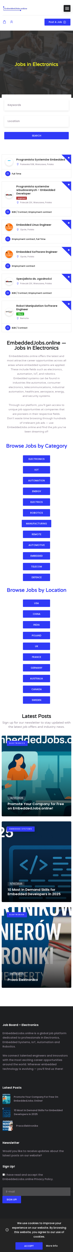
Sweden (36, 700)
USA (36, 603)
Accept (29, 1246)
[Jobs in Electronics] (15, 8)
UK (36, 646)
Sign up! (12, 1199)
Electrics (36, 502)
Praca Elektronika (27, 1125)
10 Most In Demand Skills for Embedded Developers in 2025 (38, 1112)
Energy (36, 491)
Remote (36, 534)
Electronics (36, 459)
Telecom (36, 566)
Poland (36, 635)
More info (52, 1245)
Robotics (36, 512)
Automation (36, 480)
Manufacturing (36, 523)
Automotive (37, 545)
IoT (36, 469)
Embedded (36, 556)
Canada (36, 689)
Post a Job (55, 22)
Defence (37, 577)
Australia (36, 678)
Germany (36, 667)
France (36, 657)
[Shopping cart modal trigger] (4, 22)
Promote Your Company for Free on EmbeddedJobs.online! (36, 1098)
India (36, 624)
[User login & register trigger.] (11, 22)
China (36, 614)
